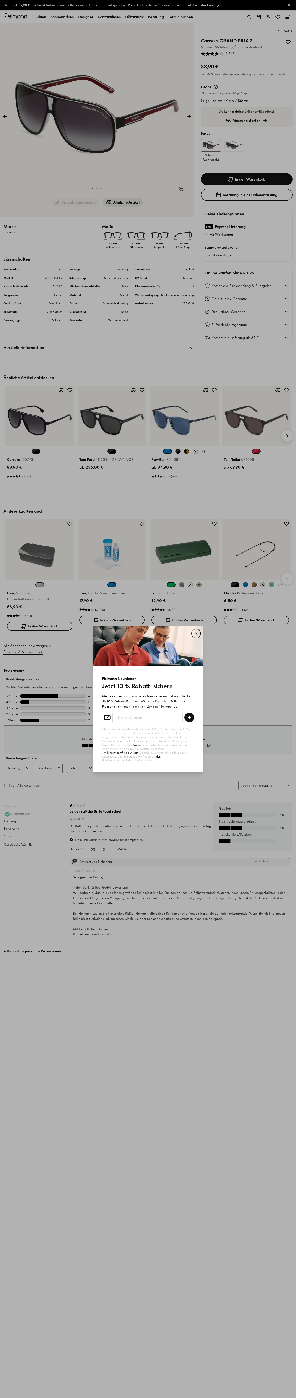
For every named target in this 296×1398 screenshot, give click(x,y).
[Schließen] (196, 633)
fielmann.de (168, 707)
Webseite (138, 744)
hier (158, 756)
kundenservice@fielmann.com (120, 752)
